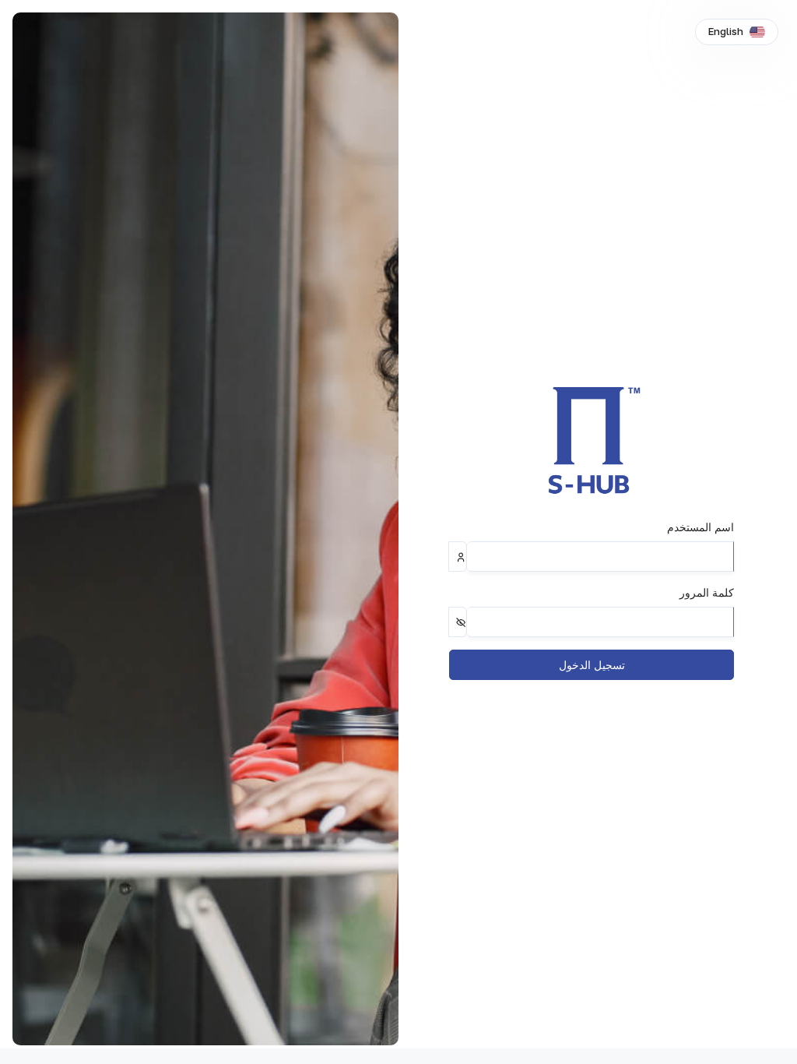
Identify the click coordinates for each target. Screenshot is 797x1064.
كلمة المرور (706, 592)
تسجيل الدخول (592, 664)
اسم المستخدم (700, 527)
